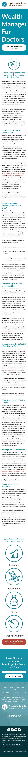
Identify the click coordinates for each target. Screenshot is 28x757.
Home (5, 687)
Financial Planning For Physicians (11, 693)
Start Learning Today (14, 676)
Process (14, 689)
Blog (22, 701)
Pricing (22, 687)
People (17, 687)
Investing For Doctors (14, 699)
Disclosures (16, 701)
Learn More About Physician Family (14, 642)
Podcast (11, 687)
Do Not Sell (8, 701)
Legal (23, 699)
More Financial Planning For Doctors (14, 47)
